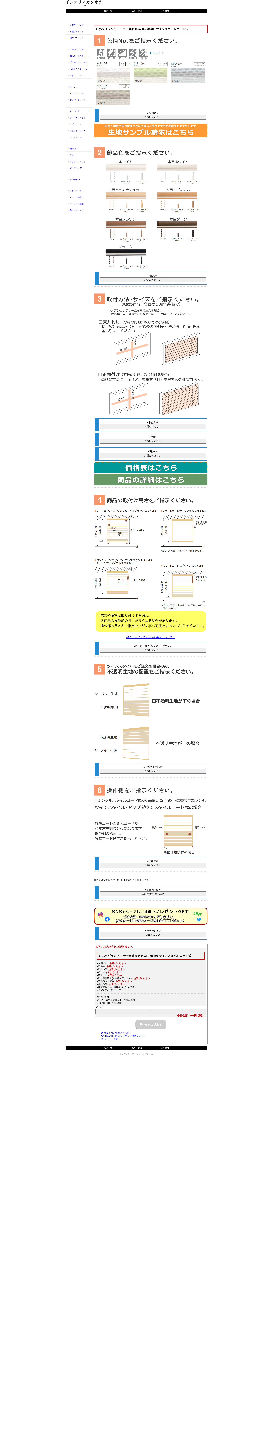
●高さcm (153, 451)
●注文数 (99, 1007)
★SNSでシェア (152, 930)
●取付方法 (152, 422)
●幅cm (152, 437)
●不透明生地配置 (153, 767)
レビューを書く (112, 1039)
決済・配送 (136, 11)
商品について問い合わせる (117, 1033)
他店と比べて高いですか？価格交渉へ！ (124, 1036)
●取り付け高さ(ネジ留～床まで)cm (153, 646)
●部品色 (152, 275)
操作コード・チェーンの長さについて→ (150, 637)
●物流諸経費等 (153, 889)
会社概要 (164, 11)
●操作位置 (152, 861)
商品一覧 (108, 11)
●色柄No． (153, 113)
